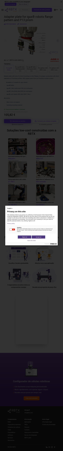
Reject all (24, 237)
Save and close (31, 240)
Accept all (38, 237)
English (9, 208)
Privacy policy (11, 223)
